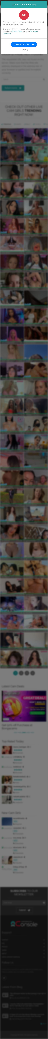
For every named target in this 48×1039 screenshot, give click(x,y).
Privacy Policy (17, 31)
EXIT (24, 50)
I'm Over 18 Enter (22, 44)
